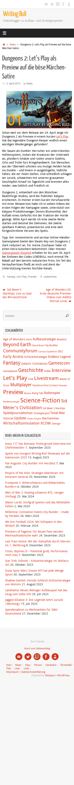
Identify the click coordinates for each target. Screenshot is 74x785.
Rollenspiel (52, 393)
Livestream (46, 378)
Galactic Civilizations (34, 363)
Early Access (13, 356)
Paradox (63, 385)
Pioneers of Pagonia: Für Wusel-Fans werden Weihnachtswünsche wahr (34, 533)
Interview (61, 370)
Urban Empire (34, 418)
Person (38, 665)
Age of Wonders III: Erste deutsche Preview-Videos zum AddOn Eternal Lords (55, 295)
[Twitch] (57, 4)
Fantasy (11, 276)
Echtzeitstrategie (35, 357)
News (13, 44)
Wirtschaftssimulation (21, 423)
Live (30, 379)
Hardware (51, 665)
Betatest (61, 339)
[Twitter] (52, 4)
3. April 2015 (13, 83)
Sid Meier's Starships (54, 408)
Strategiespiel (42, 413)
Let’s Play (62, 136)
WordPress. (63, 675)
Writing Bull (14, 14)
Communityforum (20, 351)
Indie (47, 371)
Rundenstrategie (11, 401)
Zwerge (56, 423)
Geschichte (30, 369)
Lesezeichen (50, 276)
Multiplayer (21, 384)
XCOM (45, 423)
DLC (60, 351)
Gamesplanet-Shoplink (16, 253)
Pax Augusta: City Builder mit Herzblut (30, 463)
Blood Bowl (38, 345)
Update (20, 417)
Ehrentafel (66, 665)
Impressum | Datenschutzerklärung (25, 672)
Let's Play (21, 276)
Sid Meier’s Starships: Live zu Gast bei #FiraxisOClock (17, 293)
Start (8, 665)
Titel (8, 668)
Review (27, 393)
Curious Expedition (47, 351)
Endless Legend (59, 356)
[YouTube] (46, 4)
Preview (32, 276)
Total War (57, 413)
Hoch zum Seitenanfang (37, 648)
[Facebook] (63, 4)
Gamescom (59, 363)
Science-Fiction (40, 400)
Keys (27, 665)
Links (26, 668)
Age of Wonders (14, 339)
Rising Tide (37, 393)
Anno (29, 339)
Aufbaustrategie (44, 339)
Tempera (49, 675)
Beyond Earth (17, 344)
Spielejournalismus (18, 413)
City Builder (51, 345)
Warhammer (50, 418)
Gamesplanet (10, 371)
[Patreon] (69, 4)
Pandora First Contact (45, 385)
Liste (17, 668)
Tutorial (8, 418)
